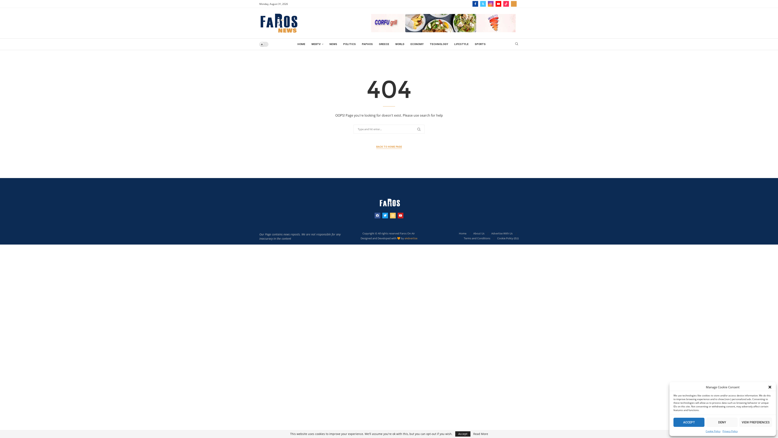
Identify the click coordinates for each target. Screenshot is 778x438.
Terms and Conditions (477, 238)
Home (301, 44)
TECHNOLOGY (439, 44)
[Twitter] (483, 4)
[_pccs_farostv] (514, 4)
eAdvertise (411, 238)
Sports (480, 44)
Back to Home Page (389, 146)
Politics (349, 44)
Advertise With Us (502, 233)
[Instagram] (491, 4)
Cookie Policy (713, 431)
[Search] (517, 44)
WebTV (316, 44)
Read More (480, 434)
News (333, 44)
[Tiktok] (506, 4)
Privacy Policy (730, 431)
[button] (770, 387)
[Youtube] (498, 4)
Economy (417, 44)
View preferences (756, 422)
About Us (478, 233)
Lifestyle (461, 44)
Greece (384, 44)
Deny (722, 422)
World (399, 44)
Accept (689, 422)
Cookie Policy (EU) (508, 238)
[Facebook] (475, 4)
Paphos (367, 44)
